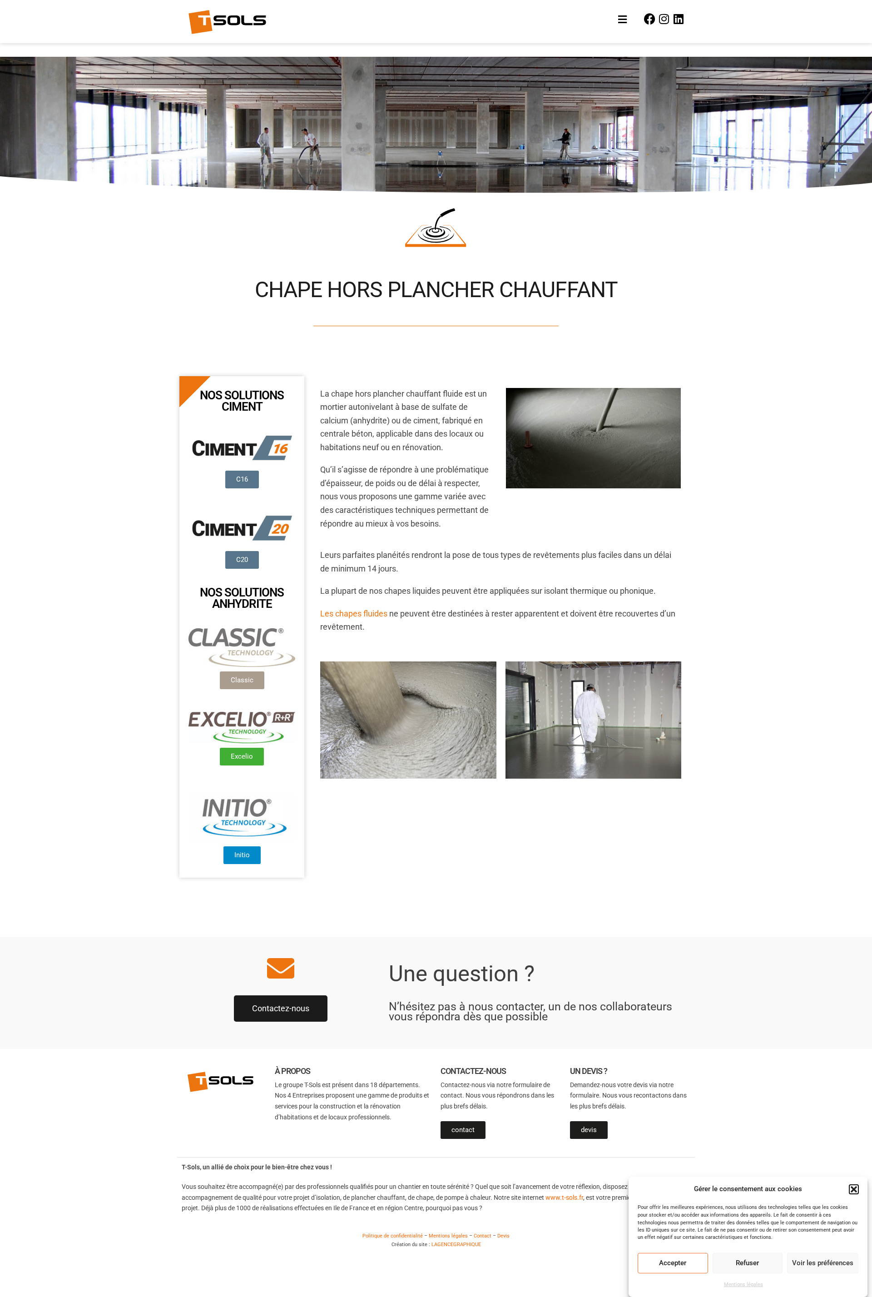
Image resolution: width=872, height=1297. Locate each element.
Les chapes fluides (353, 613)
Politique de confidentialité (392, 1236)
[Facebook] (650, 18)
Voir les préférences (822, 1263)
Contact (482, 1236)
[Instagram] (664, 18)
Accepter (672, 1263)
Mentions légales (743, 1284)
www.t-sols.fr (564, 1197)
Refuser (747, 1263)
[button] (853, 1189)
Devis (503, 1236)
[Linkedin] (678, 18)
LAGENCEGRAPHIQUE (456, 1244)
